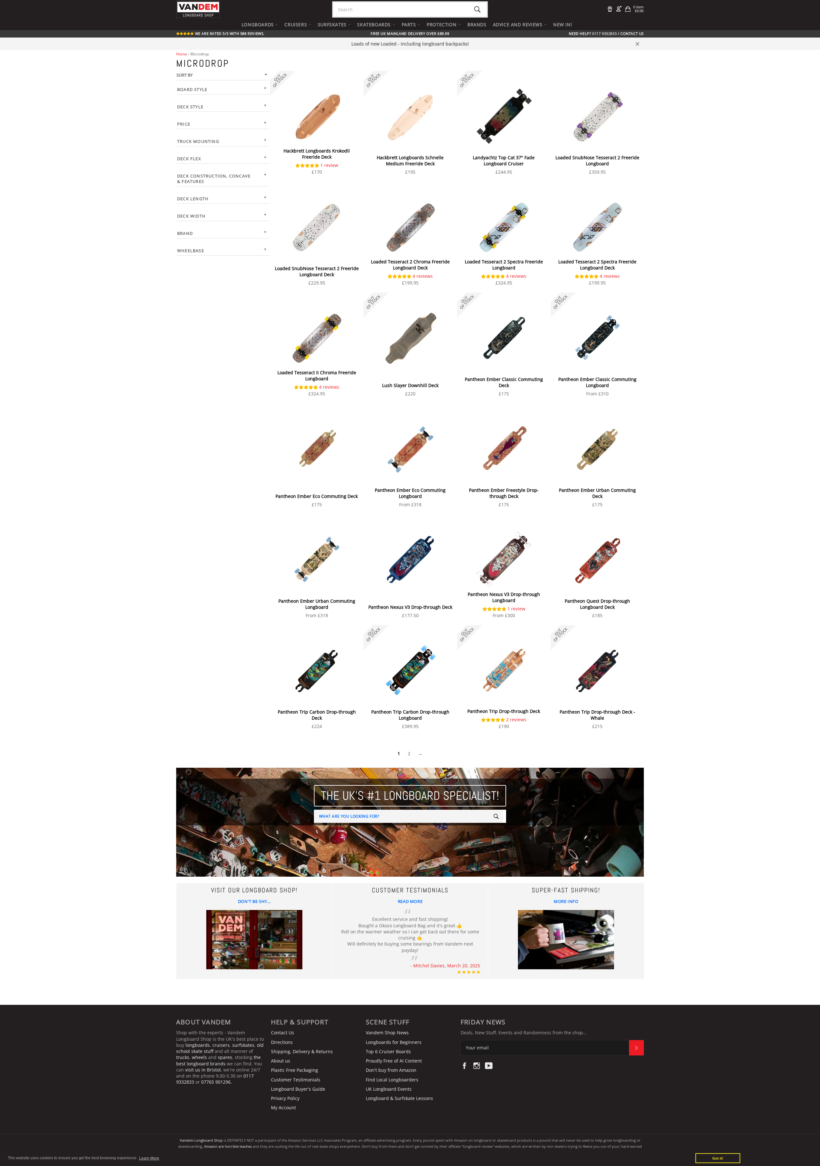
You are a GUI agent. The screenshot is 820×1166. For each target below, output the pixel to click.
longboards (197, 1045)
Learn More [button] (149, 1158)
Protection (442, 24)
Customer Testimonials (295, 1080)
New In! (562, 24)
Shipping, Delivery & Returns (302, 1051)
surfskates (243, 1045)
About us (280, 1061)
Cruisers (296, 24)
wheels (200, 1057)
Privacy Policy (285, 1098)
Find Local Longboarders (392, 1080)
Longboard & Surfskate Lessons (399, 1098)
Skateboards (374, 24)
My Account (283, 1107)
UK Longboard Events (389, 1089)
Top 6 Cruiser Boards (388, 1051)
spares (225, 1057)
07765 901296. (216, 1082)
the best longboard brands (218, 1060)
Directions (282, 1042)
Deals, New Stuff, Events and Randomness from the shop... (524, 1033)
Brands (477, 24)
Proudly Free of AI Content (394, 1061)
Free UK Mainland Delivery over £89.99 (410, 33)
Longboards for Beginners (394, 1042)
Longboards (258, 24)
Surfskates (333, 24)
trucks (182, 1057)
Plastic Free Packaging (294, 1070)
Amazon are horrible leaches (228, 1146)
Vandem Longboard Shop (201, 1140)
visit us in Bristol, (203, 1070)
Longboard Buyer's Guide (298, 1089)
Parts (410, 24)
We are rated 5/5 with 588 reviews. (229, 33)
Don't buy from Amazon (391, 1070)
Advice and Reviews (518, 24)
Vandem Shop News (387, 1033)
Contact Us (632, 33)
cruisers (221, 1045)
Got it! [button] (717, 1158)
